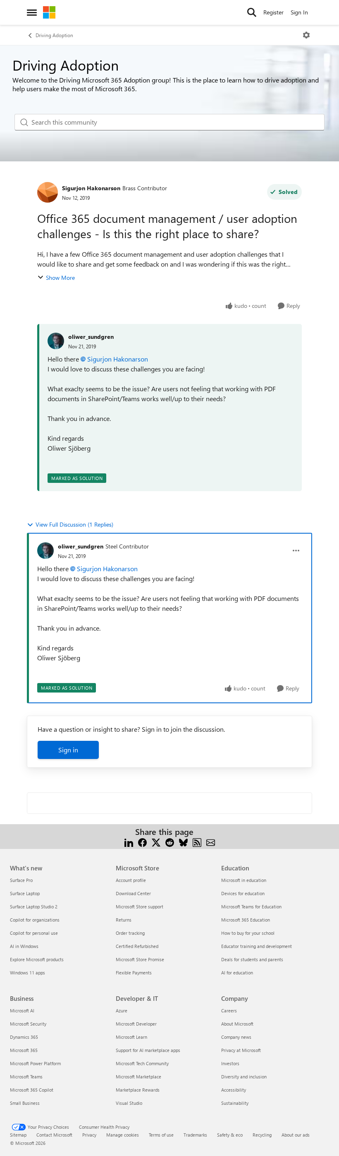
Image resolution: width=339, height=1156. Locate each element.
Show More (60, 277)
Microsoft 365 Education (245, 920)
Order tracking (130, 933)
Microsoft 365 (24, 1050)
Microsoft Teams (26, 1076)
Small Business (25, 1103)
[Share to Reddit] (169, 841)
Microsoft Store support (139, 906)
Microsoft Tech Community (142, 1063)
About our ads (296, 1135)
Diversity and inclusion (244, 1076)
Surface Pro (21, 880)
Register (273, 12)
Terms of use (161, 1135)
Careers (229, 1010)
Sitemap (18, 1135)
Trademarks (195, 1135)
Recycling (262, 1135)
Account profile (131, 880)
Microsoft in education (243, 880)
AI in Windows (24, 946)
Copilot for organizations (35, 920)
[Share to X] (156, 841)
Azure (121, 1010)
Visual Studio (129, 1103)
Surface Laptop (25, 893)
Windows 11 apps (27, 972)
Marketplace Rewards (138, 1090)
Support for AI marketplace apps (148, 1050)
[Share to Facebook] (142, 841)
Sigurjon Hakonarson (91, 188)
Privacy (89, 1135)
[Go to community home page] (49, 12)
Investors (230, 1063)
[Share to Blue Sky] (183, 841)
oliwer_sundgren (91, 336)
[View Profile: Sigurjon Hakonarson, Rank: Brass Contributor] (47, 192)
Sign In (299, 12)
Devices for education (243, 893)
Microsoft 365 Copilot (31, 1090)
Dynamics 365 (24, 1037)
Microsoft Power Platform (35, 1063)
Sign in (68, 749)
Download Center (133, 893)
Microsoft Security (28, 1024)
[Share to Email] (210, 841)
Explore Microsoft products (37, 959)
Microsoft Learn (131, 1037)
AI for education (237, 972)
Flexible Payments (134, 972)
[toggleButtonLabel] (306, 35)
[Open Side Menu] (32, 12)
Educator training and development (256, 946)
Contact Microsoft (54, 1135)
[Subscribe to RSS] (197, 841)
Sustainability (234, 1103)
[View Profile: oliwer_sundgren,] (56, 341)
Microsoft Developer (136, 1024)
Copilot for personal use (34, 933)
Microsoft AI (22, 1010)
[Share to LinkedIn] (128, 841)
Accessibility (233, 1090)
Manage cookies (122, 1135)
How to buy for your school (248, 933)
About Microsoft (237, 1024)
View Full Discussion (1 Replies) (74, 524)
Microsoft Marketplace (138, 1076)
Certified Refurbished (137, 946)
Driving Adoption (54, 35)
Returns (123, 920)
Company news (236, 1037)
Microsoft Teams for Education (251, 906)
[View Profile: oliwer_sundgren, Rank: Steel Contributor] (45, 550)
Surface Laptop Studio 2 (33, 906)
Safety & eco (230, 1135)
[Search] (252, 12)
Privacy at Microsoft (241, 1050)
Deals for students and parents (252, 959)
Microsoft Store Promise (140, 959)
